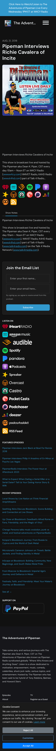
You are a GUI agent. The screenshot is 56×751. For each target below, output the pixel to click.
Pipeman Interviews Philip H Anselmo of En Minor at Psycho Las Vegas (28, 460)
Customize (28, 738)
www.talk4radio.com (14, 246)
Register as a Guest (39, 699)
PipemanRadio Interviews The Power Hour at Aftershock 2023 (24, 470)
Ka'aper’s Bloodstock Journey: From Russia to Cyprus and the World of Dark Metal (24, 542)
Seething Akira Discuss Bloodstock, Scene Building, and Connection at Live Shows (27, 511)
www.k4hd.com (11, 178)
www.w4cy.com (12, 174)
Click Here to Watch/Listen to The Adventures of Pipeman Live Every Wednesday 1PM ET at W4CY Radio (28, 8)
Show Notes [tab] (11, 212)
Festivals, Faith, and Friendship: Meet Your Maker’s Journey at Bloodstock (27, 583)
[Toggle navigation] (45, 23)
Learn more (39, 722)
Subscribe (28, 307)
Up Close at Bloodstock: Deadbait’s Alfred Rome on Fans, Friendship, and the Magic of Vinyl (28, 521)
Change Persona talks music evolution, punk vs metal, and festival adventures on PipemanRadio (26, 531)
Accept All (28, 745)
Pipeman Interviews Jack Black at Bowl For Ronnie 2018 (27, 450)
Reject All (28, 730)
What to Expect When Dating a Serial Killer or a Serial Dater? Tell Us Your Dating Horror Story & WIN (25, 482)
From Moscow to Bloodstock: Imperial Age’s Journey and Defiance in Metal (24, 573)
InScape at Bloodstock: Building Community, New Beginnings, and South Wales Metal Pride (26, 562)
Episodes (6, 695)
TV (31, 695)
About (5, 699)
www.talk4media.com (25, 250)
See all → (7, 591)
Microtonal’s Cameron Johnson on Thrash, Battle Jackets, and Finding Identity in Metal (26, 552)
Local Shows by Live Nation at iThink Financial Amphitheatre (25, 500)
